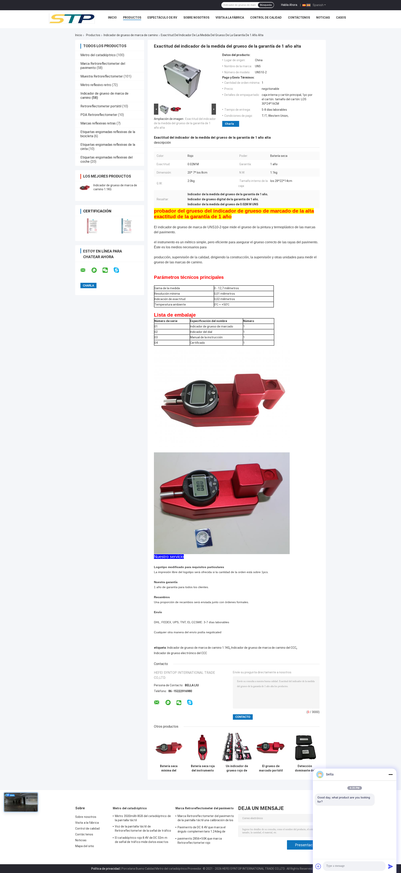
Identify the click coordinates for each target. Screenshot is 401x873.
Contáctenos (299, 17)
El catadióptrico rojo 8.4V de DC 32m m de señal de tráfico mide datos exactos (141, 840)
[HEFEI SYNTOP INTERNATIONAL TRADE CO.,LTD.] (72, 18)
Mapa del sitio (84, 846)
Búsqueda (266, 5)
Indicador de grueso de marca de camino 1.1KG (198, 647)
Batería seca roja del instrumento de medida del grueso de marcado (203, 768)
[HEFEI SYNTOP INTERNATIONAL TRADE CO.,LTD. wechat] (108, 270)
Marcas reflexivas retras (98, 123)
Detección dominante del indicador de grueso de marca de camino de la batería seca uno (305, 768)
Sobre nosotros (196, 17)
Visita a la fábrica (230, 17)
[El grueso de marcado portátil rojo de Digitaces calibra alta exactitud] (271, 747)
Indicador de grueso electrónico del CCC (180, 653)
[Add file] (318, 866)
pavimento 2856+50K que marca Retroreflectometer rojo (200, 840)
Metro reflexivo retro (95, 85)
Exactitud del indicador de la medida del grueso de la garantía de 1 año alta (185, 123)
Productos (132, 17)
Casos (341, 17)
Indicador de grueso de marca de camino (131, 35)
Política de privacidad (105, 868)
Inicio (112, 17)
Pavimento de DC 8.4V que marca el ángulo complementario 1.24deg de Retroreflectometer (202, 830)
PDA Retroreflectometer (98, 115)
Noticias (323, 17)
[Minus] (390, 774)
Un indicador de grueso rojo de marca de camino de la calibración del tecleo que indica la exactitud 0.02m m (237, 768)
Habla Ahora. (289, 4)
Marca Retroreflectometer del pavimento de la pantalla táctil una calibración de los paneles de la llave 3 (206, 818)
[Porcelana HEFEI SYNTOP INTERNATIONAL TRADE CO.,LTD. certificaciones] (92, 225)
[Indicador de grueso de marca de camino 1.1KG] (84, 187)
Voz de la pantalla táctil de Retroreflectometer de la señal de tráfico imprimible (143, 829)
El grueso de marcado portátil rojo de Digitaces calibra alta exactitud (271, 768)
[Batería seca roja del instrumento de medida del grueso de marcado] (202, 747)
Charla (229, 123)
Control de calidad (266, 17)
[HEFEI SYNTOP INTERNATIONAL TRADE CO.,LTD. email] (85, 270)
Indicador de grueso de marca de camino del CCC (263, 647)
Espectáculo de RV (162, 17)
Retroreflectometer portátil (100, 106)
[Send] (390, 866)
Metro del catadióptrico (98, 55)
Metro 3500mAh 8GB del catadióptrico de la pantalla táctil (143, 818)
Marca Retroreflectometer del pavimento (204, 808)
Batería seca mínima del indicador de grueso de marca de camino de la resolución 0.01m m (169, 768)
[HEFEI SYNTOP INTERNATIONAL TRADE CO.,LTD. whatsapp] (96, 270)
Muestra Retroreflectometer (101, 76)
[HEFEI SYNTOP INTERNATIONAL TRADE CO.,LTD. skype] (119, 270)
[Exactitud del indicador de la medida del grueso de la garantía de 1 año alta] (183, 78)
